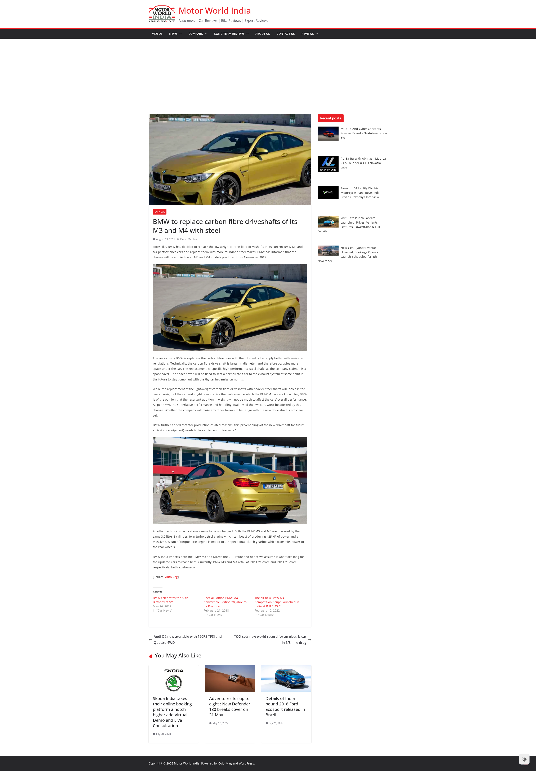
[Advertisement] (268, 70)
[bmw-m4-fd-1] (230, 267)
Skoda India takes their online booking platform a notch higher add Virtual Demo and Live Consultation (172, 712)
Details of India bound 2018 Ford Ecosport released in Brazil (285, 707)
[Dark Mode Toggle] (524, 759)
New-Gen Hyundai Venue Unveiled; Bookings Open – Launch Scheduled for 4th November (348, 254)
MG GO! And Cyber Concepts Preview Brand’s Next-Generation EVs (364, 133)
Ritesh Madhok (188, 239)
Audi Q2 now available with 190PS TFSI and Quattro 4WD (188, 639)
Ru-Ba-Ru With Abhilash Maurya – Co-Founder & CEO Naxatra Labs (363, 163)
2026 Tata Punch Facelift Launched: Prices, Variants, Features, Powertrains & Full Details (349, 224)
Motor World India (215, 10)
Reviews (308, 34)
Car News (160, 211)
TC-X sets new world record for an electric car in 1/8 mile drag (270, 639)
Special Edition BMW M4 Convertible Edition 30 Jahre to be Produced (225, 602)
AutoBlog (171, 577)
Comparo (195, 34)
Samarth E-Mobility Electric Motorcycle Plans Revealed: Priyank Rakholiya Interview (360, 192)
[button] (180, 34)
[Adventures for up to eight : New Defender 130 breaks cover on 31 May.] (230, 668)
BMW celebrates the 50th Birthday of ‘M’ (170, 600)
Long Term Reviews (229, 34)
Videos (157, 34)
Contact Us (286, 34)
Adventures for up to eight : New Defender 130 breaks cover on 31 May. (229, 707)
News (173, 34)
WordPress (246, 763)
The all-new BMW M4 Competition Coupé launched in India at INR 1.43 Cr (277, 602)
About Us (262, 34)
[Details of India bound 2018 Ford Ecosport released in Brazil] (286, 668)
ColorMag (225, 763)
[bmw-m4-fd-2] (230, 440)
